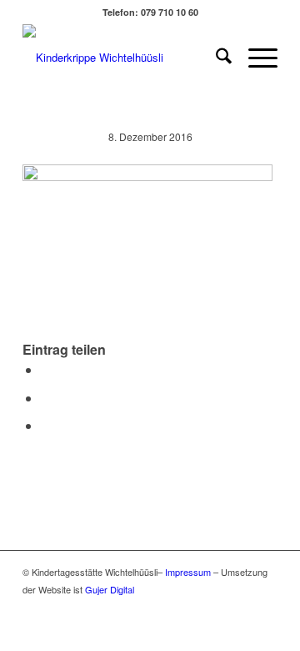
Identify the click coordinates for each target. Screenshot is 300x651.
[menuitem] (215, 57)
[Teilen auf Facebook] (46, 369)
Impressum (188, 571)
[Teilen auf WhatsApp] (46, 397)
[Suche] (215, 57)
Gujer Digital (109, 589)
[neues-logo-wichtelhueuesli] (124, 57)
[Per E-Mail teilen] (46, 425)
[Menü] (255, 57)
